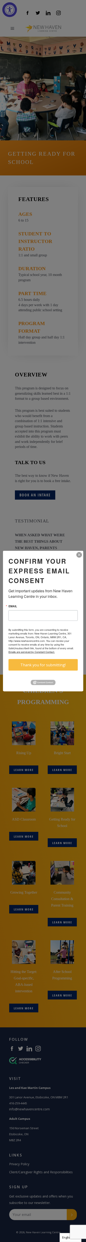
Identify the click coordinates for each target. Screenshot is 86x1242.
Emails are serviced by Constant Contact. (31, 651)
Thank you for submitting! (43, 664)
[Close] (79, 554)
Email (12, 606)
